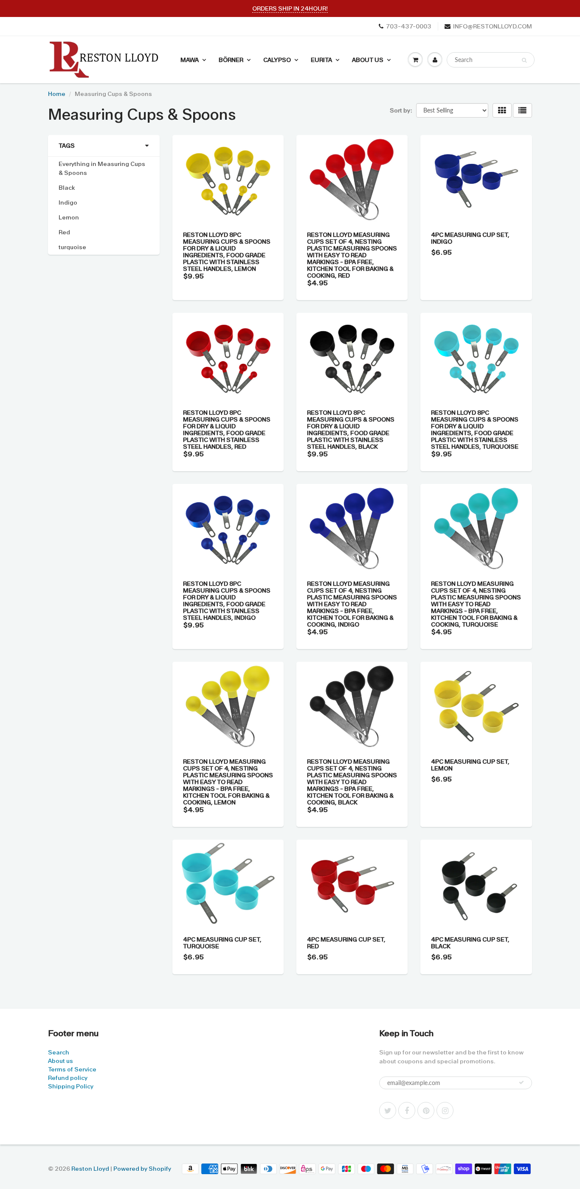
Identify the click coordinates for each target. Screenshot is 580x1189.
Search (58, 1052)
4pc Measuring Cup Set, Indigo (470, 238)
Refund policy (67, 1078)
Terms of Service (72, 1069)
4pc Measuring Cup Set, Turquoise (222, 943)
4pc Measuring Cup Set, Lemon (470, 765)
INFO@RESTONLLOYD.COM (492, 26)
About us (60, 1061)
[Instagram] (444, 1110)
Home (56, 94)
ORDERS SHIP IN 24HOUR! (290, 8)
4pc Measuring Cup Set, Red (346, 943)
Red (64, 232)
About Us (367, 60)
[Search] (524, 60)
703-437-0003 (408, 26)
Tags (67, 145)
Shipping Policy (70, 1086)
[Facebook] (406, 1110)
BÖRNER (231, 60)
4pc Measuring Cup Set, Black (470, 943)
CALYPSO (277, 60)
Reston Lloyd (90, 1168)
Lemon (69, 217)
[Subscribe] (521, 1082)
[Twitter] (387, 1110)
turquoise (72, 247)
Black (67, 187)
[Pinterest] (425, 1110)
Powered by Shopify (142, 1168)
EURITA (321, 60)
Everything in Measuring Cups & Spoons (102, 168)
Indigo (68, 202)
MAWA (189, 60)
